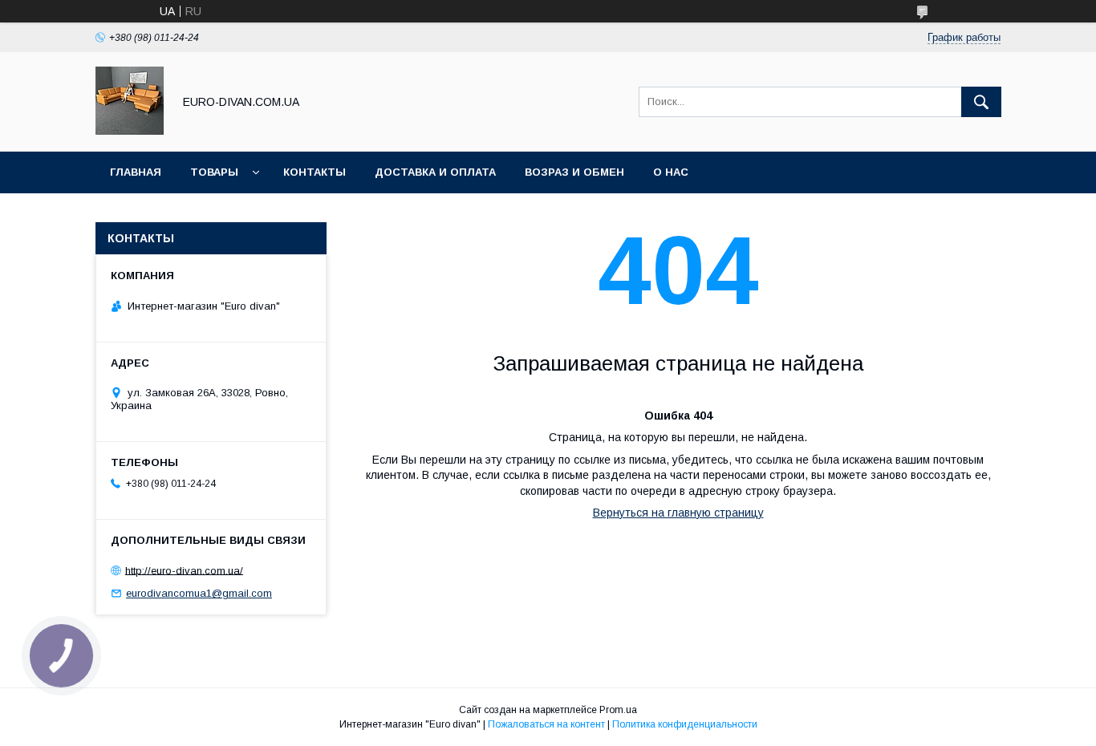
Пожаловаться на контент (546, 724)
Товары (214, 172)
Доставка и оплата (435, 172)
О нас (670, 172)
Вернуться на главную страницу (678, 512)
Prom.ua (618, 710)
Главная (135, 172)
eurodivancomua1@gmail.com (199, 593)
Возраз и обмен (574, 172)
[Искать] (981, 102)
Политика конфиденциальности (684, 724)
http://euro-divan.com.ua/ (184, 570)
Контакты (314, 172)
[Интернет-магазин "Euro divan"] (129, 130)
